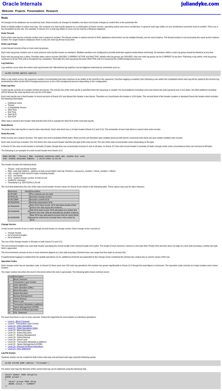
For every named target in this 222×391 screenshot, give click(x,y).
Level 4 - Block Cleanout (18, 321)
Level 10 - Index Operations (20, 326)
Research (52, 11)
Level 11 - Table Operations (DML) (23, 328)
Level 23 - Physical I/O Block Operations (25, 346)
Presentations (35, 11)
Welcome (7, 11)
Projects (20, 11)
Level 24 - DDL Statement (19, 349)
